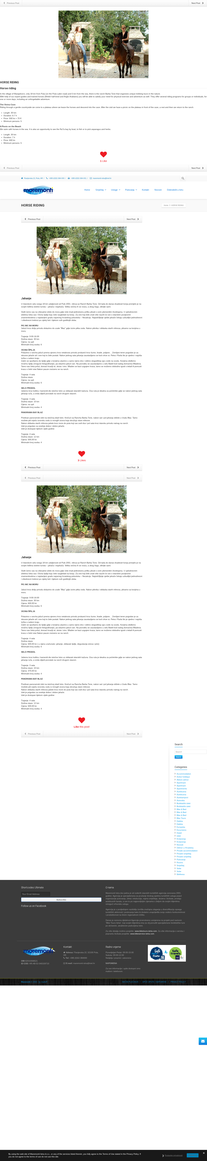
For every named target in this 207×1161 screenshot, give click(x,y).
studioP (44, 982)
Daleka (180, 821)
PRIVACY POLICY (178, 982)
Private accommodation (187, 851)
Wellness (181, 874)
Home (87, 190)
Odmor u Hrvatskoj (185, 848)
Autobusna (181, 791)
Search (178, 757)
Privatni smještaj (184, 853)
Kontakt (145, 190)
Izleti (179, 836)
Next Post (131, 219)
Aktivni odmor (183, 780)
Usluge (114, 190)
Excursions (181, 830)
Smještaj (99, 190)
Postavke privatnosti (173, 1155)
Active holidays (183, 777)
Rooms (180, 862)
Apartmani (181, 783)
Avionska (181, 800)
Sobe (179, 868)
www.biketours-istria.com (146, 931)
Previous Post (33, 219)
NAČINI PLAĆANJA (130, 982)
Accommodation (184, 774)
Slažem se (192, 1155)
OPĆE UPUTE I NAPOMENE (154, 982)
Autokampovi (182, 797)
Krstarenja (181, 839)
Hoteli (179, 833)
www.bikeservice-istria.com (142, 934)
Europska (181, 827)
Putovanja (129, 190)
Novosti (158, 190)
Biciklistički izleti (183, 803)
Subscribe (61, 899)
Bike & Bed (181, 809)
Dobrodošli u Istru (175, 190)
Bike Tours (181, 818)
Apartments (182, 788)
